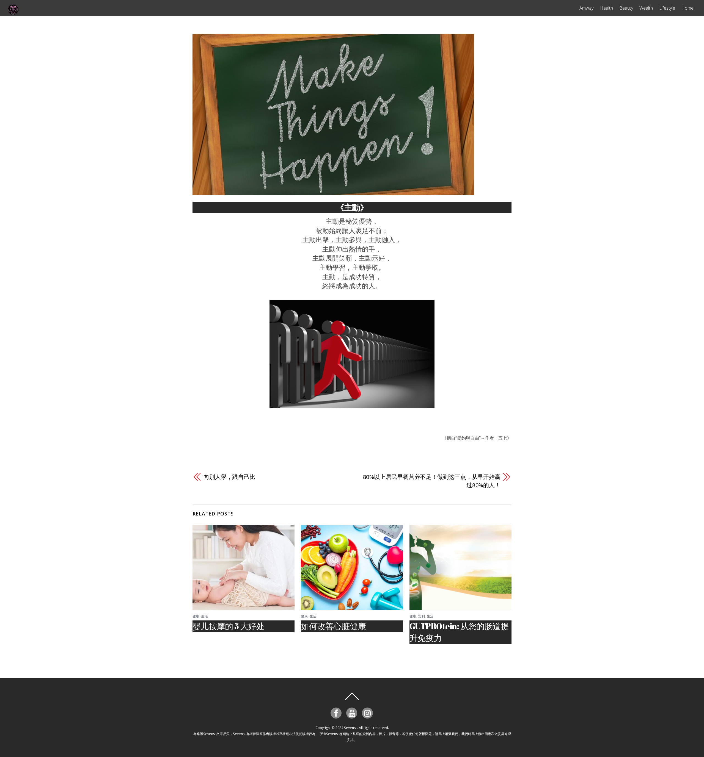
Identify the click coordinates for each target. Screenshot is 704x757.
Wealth (646, 8)
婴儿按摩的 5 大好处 (228, 626)
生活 (204, 616)
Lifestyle (667, 8)
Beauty (626, 8)
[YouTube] (352, 712)
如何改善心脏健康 (333, 626)
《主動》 (352, 207)
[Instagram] (368, 712)
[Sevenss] (13, 12)
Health (606, 8)
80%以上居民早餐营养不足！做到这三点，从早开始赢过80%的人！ (432, 481)
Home (687, 8)
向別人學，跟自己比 (229, 477)
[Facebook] (337, 712)
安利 (421, 616)
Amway (586, 8)
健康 (196, 616)
